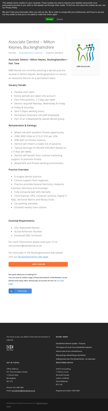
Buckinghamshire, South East (30, 53)
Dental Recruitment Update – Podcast (70, 343)
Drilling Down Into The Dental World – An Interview (75, 359)
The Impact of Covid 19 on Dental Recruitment (74, 347)
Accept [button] (49, 19)
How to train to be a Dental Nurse (69, 351)
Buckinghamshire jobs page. (33, 256)
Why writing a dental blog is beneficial (70, 355)
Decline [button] (60, 19)
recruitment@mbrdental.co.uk (23, 390)
